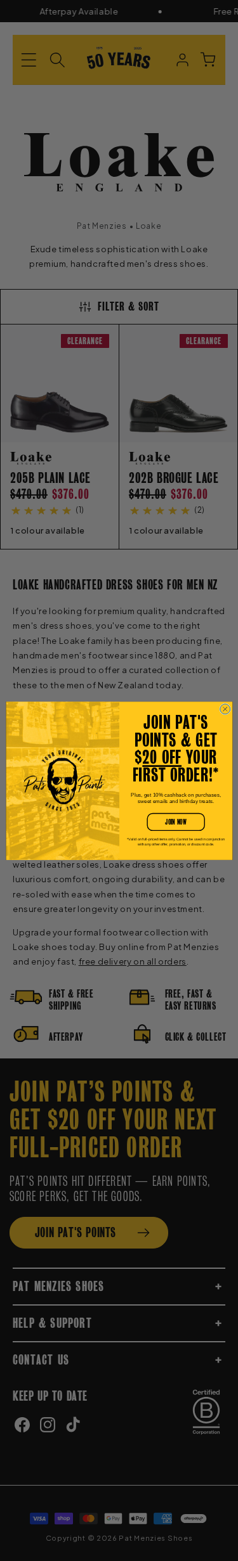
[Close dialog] (225, 708)
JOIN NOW (175, 822)
